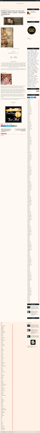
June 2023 (33, 147)
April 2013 (33, 300)
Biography (7, 329)
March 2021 (33, 181)
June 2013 (33, 298)
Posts (29, 38)
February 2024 (33, 137)
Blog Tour (7, 330)
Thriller (34, 77)
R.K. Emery (2, 15)
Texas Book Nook (20, 3)
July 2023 (33, 146)
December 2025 (33, 109)
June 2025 (33, 117)
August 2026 (33, 99)
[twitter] (37, 0)
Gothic (7, 361)
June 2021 (33, 177)
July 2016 (33, 251)
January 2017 (33, 244)
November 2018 (33, 216)
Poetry (32, 71)
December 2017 (33, 230)
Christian (36, 55)
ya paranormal (7, 429)
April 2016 (33, 255)
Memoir (35, 66)
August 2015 (33, 265)
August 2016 (33, 250)
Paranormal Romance (34, 70)
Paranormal (29, 70)
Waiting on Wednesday (7, 409)
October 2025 (33, 112)
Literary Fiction (29, 66)
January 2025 (33, 123)
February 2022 (33, 167)
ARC (7, 324)
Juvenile (34, 65)
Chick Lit (29, 55)
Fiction (37, 60)
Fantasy (35, 60)
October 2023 (33, 142)
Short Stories (32, 76)
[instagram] (38, 0)
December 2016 (33, 245)
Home (1, 0)
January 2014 (33, 289)
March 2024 (33, 136)
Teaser (31, 77)
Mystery (7, 376)
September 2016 (33, 249)
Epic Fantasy (32, 59)
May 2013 (33, 299)
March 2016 (33, 256)
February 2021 (33, 182)
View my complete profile (33, 12)
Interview (31, 65)
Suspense (29, 77)
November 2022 (33, 156)
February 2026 (33, 107)
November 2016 (33, 246)
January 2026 (33, 108)
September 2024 (33, 128)
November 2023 (33, 141)
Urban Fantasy (7, 408)
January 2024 (33, 138)
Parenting (29, 71)
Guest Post (7, 363)
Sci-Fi (7, 397)
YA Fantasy (34, 81)
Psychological (32, 72)
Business (29, 54)
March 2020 (33, 196)
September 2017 (33, 234)
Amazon (13, 103)
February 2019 (33, 212)
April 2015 (33, 270)
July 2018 (33, 221)
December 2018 (33, 215)
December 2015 (33, 260)
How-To (37, 64)
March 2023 (33, 151)
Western (7, 410)
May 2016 (33, 254)
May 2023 (33, 148)
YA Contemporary (30, 81)
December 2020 (33, 185)
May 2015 (33, 269)
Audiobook (7, 328)
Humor (28, 65)
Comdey (7, 342)
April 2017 (33, 240)
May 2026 (33, 103)
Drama (7, 348)
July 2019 (33, 206)
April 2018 (33, 225)
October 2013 (33, 293)
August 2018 (33, 220)
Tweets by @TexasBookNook (31, 17)
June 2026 (33, 102)
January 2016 (33, 259)
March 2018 (33, 226)
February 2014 (33, 288)
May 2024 (33, 133)
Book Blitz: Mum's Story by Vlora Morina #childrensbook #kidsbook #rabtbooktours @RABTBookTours (35, 336)
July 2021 (33, 176)
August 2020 (33, 190)
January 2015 (33, 274)
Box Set (37, 53)
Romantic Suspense (7, 395)
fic (37, 82)
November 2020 (33, 186)
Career (31, 54)
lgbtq (35, 83)
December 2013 (33, 290)
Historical (29, 64)
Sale (7, 396)
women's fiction (7, 428)
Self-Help (29, 76)
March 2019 (33, 211)
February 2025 (33, 122)
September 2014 (33, 279)
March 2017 (33, 241)
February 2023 (33, 152)
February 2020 (33, 197)
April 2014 (33, 285)
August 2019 (33, 205)
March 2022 (33, 166)
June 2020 (33, 192)
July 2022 (33, 161)
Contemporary (7, 344)
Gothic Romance (7, 362)
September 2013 (33, 294)
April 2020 (33, 195)
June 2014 (33, 283)
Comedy (7, 343)
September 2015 (33, 264)
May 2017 (33, 239)
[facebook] (36, 0)
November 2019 (33, 201)
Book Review (34, 53)
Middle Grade (7, 375)
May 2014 (33, 284)
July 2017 (33, 236)
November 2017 (33, 231)
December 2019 (33, 200)
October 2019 (33, 202)
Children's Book (32, 55)
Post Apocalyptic (35, 71)
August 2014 (33, 280)
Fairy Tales (31, 60)
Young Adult (29, 82)
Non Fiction (7, 381)
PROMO (7, 382)
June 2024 (33, 132)
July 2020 (33, 191)
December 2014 (33, 275)
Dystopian (29, 59)
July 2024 (33, 131)
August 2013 (33, 295)
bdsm (32, 82)
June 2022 (33, 162)
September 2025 (33, 113)
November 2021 (33, 171)
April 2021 (33, 180)
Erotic (35, 59)
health (28, 83)
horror (31, 83)
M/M (32, 66)
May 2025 (33, 118)
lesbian (33, 83)
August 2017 (33, 235)
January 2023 (33, 153)
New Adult (7, 377)
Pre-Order (29, 72)
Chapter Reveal (35, 54)
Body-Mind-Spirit (30, 53)
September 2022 (33, 158)
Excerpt (28, 60)
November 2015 (33, 261)
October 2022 (33, 157)
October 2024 (33, 127)
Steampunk (36, 76)
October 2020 (33, 187)
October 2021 (33, 172)
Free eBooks (7, 357)
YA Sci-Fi (37, 81)
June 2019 (33, 207)
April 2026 (33, 104)
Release (36, 72)
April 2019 (33, 210)
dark (34, 82)
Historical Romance (33, 64)
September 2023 (33, 143)
